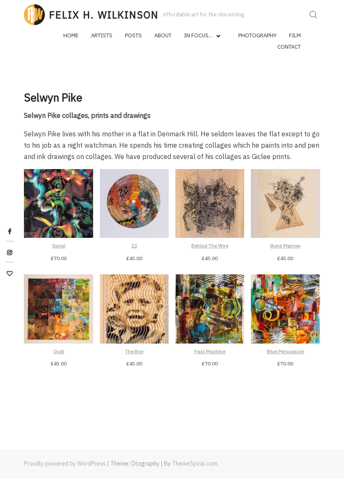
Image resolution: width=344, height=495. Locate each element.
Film (295, 35)
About (163, 35)
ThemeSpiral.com (194, 463)
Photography (257, 35)
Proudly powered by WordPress (65, 463)
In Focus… (198, 35)
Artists (101, 35)
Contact (289, 46)
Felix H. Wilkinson (104, 14)
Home (70, 35)
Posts (133, 35)
